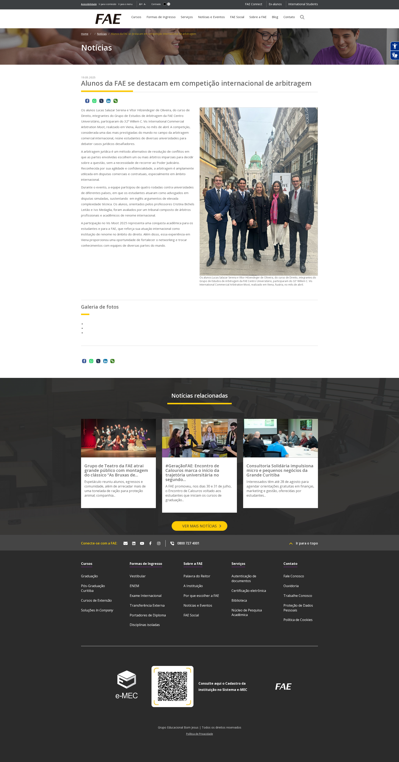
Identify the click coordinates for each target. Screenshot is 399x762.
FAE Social (237, 17)
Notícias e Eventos (211, 17)
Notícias (102, 34)
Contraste (156, 4)
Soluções (97, 610)
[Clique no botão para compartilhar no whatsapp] (94, 101)
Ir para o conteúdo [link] (107, 4)
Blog (275, 17)
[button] (164, 4)
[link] (89, 4)
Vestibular (138, 576)
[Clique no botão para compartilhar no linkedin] (108, 101)
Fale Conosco (293, 576)
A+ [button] (141, 4)
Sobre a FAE (258, 17)
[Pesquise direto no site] (301, 17)
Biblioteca (239, 600)
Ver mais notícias (199, 525)
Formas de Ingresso (161, 17)
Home (84, 34)
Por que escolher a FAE (201, 595)
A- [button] (145, 4)
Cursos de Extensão (96, 600)
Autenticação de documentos (244, 578)
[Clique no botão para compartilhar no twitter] (101, 101)
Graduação (89, 576)
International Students (303, 4)
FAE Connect (253, 4)
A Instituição (193, 586)
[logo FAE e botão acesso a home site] (81, 12)
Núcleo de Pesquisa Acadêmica (247, 612)
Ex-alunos (275, 4)
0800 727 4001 (188, 543)
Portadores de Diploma (148, 615)
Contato (289, 17)
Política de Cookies (298, 619)
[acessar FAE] (283, 686)
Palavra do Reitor (196, 576)
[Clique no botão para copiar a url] (115, 101)
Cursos (136, 17)
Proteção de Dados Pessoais (298, 607)
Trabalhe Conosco (297, 595)
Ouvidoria (291, 586)
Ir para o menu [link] (125, 4)
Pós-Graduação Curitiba (93, 588)
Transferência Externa (147, 605)
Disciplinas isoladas (145, 624)
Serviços (187, 17)
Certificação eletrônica (249, 590)
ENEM (134, 586)
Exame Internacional (145, 595)
